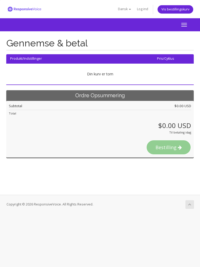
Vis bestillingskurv (175, 9)
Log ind (142, 9)
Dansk (123, 9)
